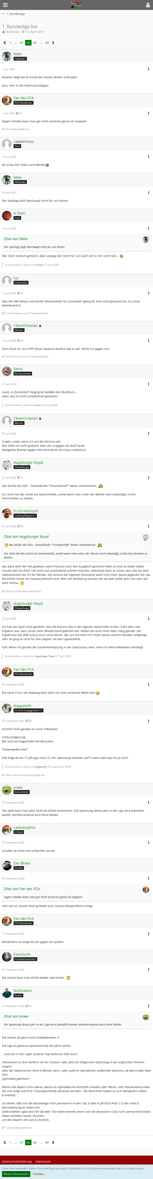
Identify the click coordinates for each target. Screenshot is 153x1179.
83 (47, 42)
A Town (39, 264)
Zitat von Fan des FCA (22, 888)
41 (21, 42)
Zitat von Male (16, 238)
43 (34, 42)
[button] (5, 5)
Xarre (38, 405)
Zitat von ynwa (16, 1016)
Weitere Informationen (16, 1174)
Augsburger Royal (45, 656)
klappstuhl (40, 766)
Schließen (38, 1174)
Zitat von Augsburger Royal (26, 536)
